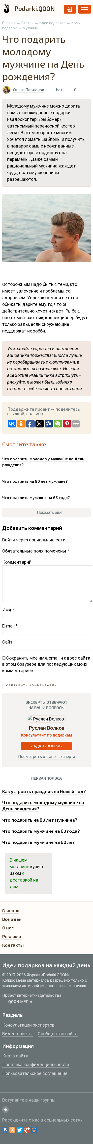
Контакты (13, 945)
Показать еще (49, 512)
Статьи (27, 23)
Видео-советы (17, 1033)
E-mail (10, 625)
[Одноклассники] (12, 1130)
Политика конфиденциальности (35, 1064)
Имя (8, 609)
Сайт (7, 642)
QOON (20, 1001)
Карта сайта (15, 1055)
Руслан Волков (46, 728)
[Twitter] (20, 1130)
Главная (8, 23)
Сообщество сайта (58, 1033)
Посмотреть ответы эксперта (46, 756)
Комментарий (16, 562)
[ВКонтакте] (5, 1130)
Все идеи (12, 919)
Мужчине (30, 28)
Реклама (11, 936)
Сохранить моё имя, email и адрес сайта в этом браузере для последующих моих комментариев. (46, 664)
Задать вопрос (46, 746)
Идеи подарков (52, 23)
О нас (8, 927)
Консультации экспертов (28, 1025)
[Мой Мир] (34, 1130)
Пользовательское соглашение (34, 1073)
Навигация (84, 9)
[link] (46, 460)
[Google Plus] (27, 1130)
